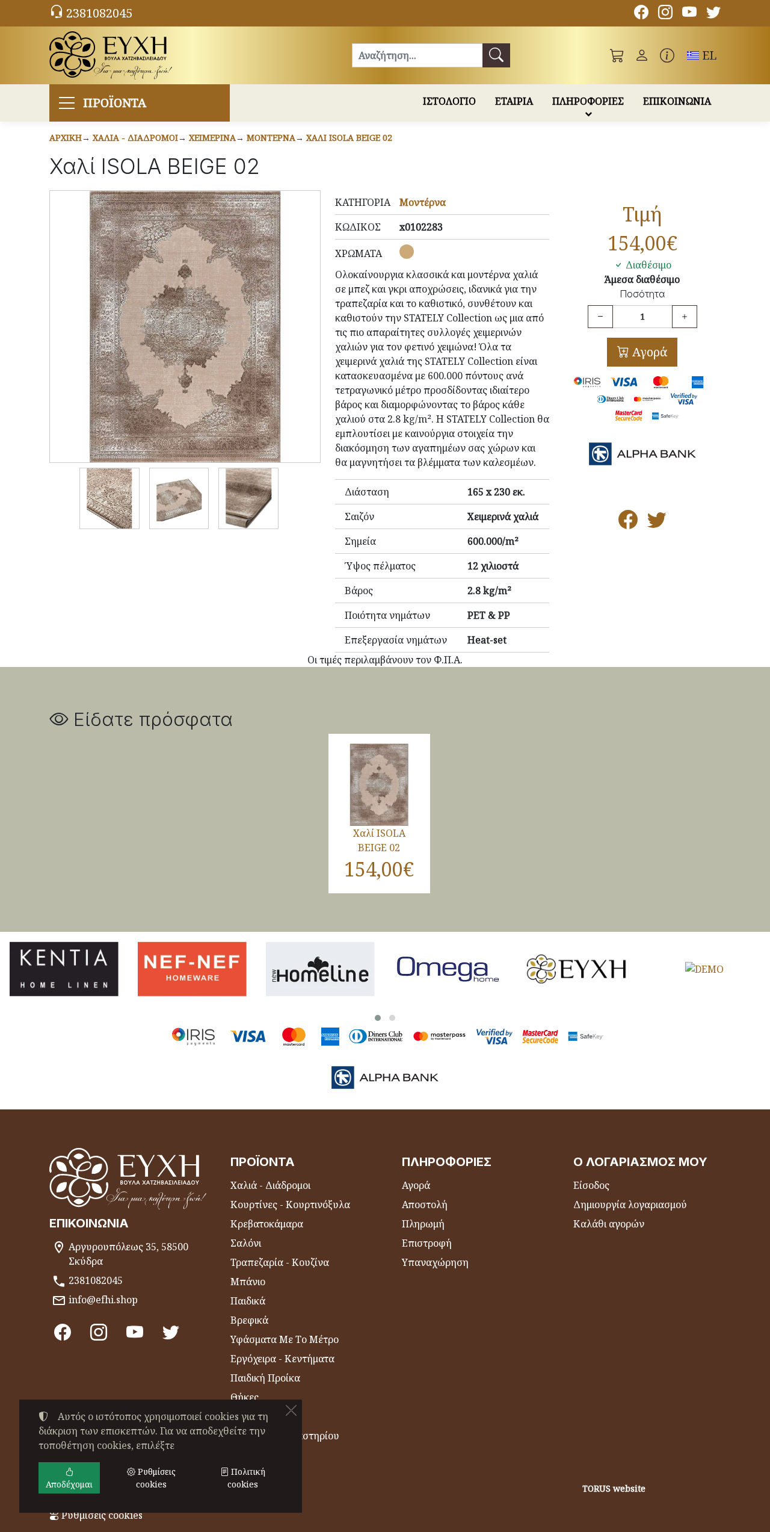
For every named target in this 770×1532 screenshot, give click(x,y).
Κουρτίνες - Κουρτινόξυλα (290, 1204)
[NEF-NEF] (192, 968)
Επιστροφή (427, 1243)
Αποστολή (425, 1204)
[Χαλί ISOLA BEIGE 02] (185, 326)
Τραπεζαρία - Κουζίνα (279, 1262)
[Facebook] (641, 13)
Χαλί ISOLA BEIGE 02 (349, 137)
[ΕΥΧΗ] (576, 968)
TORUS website (613, 1488)
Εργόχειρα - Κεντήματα (282, 1358)
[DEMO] (704, 968)
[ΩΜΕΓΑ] (448, 968)
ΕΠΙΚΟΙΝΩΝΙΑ (677, 101)
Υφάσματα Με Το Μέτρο (284, 1339)
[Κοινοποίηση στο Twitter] (657, 523)
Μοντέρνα (271, 137)
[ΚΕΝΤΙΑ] (64, 968)
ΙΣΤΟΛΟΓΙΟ (449, 101)
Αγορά (648, 352)
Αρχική (65, 137)
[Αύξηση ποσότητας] (684, 316)
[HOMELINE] (320, 968)
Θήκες (244, 1397)
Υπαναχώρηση (435, 1262)
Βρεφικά (249, 1320)
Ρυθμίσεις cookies (101, 1515)
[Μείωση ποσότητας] (600, 316)
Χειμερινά (212, 137)
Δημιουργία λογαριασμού (630, 1204)
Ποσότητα (642, 294)
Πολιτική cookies (246, 1478)
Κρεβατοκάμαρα (266, 1223)
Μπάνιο (247, 1281)
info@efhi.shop (103, 1299)
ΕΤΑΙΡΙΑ (514, 101)
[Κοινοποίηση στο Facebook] (628, 523)
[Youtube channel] (689, 13)
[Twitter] (713, 13)
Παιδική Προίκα (265, 1378)
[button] (617, 55)
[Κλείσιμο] (291, 1410)
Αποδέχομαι (69, 1484)
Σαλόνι (245, 1243)
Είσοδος (591, 1185)
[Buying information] (667, 55)
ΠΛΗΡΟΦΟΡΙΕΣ (588, 101)
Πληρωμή (423, 1223)
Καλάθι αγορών (608, 1223)
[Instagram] (665, 13)
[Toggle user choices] (641, 55)
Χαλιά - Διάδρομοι (135, 137)
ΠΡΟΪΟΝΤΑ (114, 103)
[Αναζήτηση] (496, 55)
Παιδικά (247, 1300)
